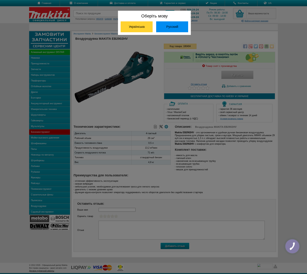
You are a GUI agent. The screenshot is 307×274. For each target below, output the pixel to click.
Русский (172, 27)
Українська (137, 27)
